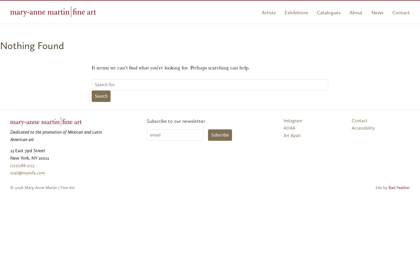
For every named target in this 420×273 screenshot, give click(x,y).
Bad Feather (399, 187)
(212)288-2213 (22, 165)
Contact (401, 12)
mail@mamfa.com (27, 173)
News (377, 12)
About (356, 12)
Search (101, 96)
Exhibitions (296, 12)
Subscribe (220, 135)
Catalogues (329, 12)
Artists (269, 12)
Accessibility (363, 128)
